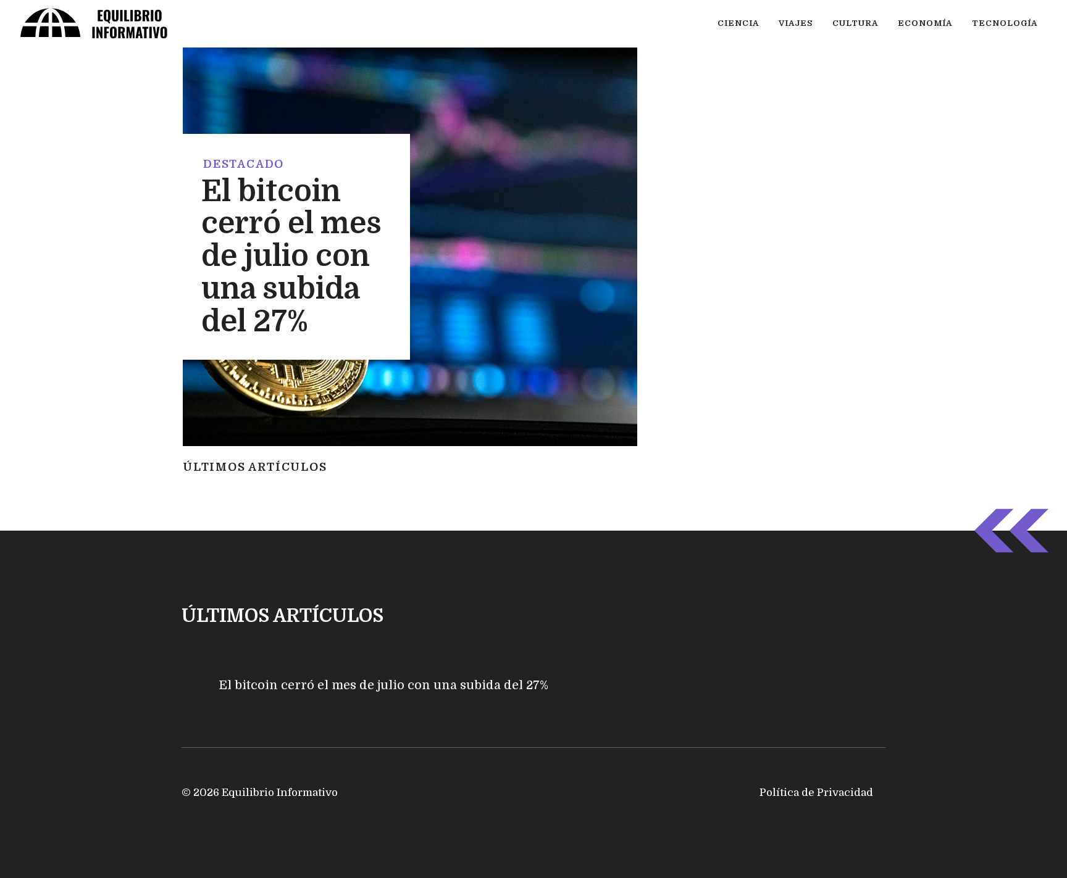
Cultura (855, 23)
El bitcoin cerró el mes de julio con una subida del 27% (291, 257)
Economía (925, 23)
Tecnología (1004, 23)
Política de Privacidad (816, 792)
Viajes (796, 23)
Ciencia (738, 23)
